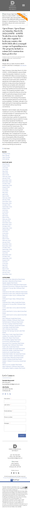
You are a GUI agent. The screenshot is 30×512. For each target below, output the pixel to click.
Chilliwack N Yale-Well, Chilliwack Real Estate (14, 291)
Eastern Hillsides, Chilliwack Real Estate (13, 320)
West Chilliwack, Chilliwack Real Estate (13, 366)
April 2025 (5, 194)
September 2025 (7, 185)
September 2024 (7, 206)
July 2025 (5, 189)
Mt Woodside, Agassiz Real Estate (11, 339)
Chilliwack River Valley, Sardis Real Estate (13, 302)
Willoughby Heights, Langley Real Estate (13, 368)
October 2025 (6, 183)
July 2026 (5, 167)
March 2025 (5, 196)
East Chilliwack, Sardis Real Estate (11, 318)
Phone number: (8, 417)
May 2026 (5, 171)
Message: (6, 423)
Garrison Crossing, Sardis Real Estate (12, 323)
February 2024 (6, 219)
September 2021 (7, 258)
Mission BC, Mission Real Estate (10, 338)
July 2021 (5, 261)
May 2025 (5, 192)
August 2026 (6, 166)
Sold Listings (5, 159)
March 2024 (5, 217)
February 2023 (6, 240)
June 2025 (5, 190)
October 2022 (6, 247)
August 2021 (5, 260)
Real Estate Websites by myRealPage (18, 477)
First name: (7, 398)
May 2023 (5, 235)
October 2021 (6, 256)
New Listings (5, 155)
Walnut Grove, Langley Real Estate (12, 364)
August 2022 (6, 251)
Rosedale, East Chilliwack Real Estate (12, 345)
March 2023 (5, 238)
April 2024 (5, 215)
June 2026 (5, 169)
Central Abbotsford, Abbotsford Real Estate (14, 284)
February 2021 (6, 270)
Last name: (7, 404)
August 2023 (6, 229)
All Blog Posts (6, 153)
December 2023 (7, 222)
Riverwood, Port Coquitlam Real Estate (13, 343)
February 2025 (6, 198)
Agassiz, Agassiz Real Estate (9, 283)
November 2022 (7, 246)
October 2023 (6, 226)
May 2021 (5, 265)
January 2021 (6, 272)
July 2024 (5, 210)
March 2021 (5, 269)
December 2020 (7, 274)
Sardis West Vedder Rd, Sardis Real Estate (13, 354)
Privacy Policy (6, 477)
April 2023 (5, 237)
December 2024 (7, 201)
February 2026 (6, 176)
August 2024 (6, 208)
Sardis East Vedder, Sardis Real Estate (12, 350)
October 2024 (6, 205)
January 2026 (6, 178)
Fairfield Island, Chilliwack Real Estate (12, 322)
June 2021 (5, 263)
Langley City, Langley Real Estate (11, 336)
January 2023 (6, 242)
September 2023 (7, 228)
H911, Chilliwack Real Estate (10, 329)
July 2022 (5, 253)
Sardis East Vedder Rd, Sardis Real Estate (13, 348)
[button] (3, 394)
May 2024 (5, 214)
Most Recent (5, 164)
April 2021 (5, 267)
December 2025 (6, 180)
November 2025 (6, 182)
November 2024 (7, 203)
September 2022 (7, 249)
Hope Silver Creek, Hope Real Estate (12, 334)
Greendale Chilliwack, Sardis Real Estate (13, 325)
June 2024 (5, 212)
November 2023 (7, 224)
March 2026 (5, 174)
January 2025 (6, 199)
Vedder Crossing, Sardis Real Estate (12, 359)
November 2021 (6, 254)
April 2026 (5, 173)
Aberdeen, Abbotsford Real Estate (11, 281)
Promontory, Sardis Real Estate (11, 341)
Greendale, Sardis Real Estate (10, 327)
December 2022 (7, 244)
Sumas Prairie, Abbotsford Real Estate (12, 357)
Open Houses (6, 157)
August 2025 (6, 187)
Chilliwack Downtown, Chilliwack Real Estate (14, 286)
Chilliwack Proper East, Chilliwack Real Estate (15, 293)
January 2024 (6, 221)
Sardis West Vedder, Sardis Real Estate (13, 355)
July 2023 (5, 231)
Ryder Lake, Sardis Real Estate (14, 58)
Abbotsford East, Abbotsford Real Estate (13, 279)
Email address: (8, 411)
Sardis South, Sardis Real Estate (11, 352)
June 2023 (5, 233)
